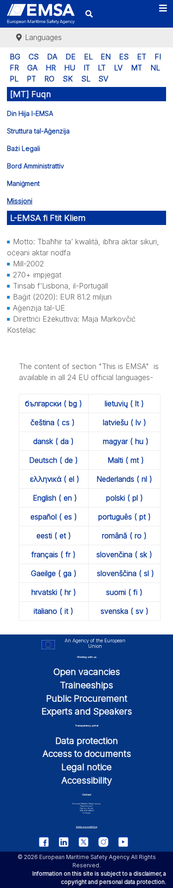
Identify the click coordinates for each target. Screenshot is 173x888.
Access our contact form (86, 826)
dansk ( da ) (53, 441)
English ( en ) (55, 497)
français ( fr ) (53, 554)
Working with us (86, 656)
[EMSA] (41, 14)
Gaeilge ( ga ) (54, 573)
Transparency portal (86, 725)
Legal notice (86, 767)
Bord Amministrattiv (35, 166)
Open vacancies (87, 671)
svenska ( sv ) (125, 611)
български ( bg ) (53, 403)
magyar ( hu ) (126, 441)
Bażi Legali (23, 148)
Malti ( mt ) (125, 460)
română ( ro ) (124, 535)
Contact (86, 794)
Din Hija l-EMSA (30, 113)
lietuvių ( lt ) (124, 403)
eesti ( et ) (53, 535)
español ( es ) (53, 516)
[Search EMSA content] (89, 14)
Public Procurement (86, 698)
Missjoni (19, 200)
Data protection (86, 740)
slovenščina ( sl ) (125, 573)
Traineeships (86, 685)
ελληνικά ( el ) (54, 479)
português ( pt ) (124, 516)
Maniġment (23, 183)
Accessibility (86, 780)
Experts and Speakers (87, 711)
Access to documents (86, 753)
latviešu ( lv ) (124, 422)
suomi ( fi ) (124, 592)
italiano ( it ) (53, 611)
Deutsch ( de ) (53, 460)
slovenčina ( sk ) (124, 554)
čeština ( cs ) (52, 422)
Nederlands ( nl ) (124, 479)
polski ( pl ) (124, 497)
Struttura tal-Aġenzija (38, 131)
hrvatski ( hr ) (53, 592)
